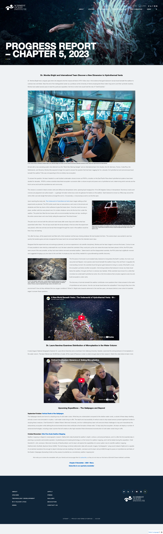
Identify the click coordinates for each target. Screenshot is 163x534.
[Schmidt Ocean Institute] (16, 7)
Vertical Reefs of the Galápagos (53, 413)
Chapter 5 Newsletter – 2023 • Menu (81, 463)
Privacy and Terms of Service (82, 518)
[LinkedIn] (128, 491)
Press (50, 495)
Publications (123, 6)
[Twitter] (124, 491)
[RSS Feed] (145, 491)
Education (133, 6)
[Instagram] (141, 491)
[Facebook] (132, 491)
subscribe (83, 457)
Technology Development (23, 498)
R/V (120, 9)
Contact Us (53, 505)
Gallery (51, 498)
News (149, 9)
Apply (107, 6)
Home (8, 59)
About (81, 9)
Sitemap (65, 518)
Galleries (143, 6)
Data (114, 6)
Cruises (91, 9)
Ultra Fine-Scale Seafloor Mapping (53, 434)
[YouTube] (136, 491)
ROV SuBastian (136, 9)
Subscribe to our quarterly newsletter (81, 466)
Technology (104, 9)
